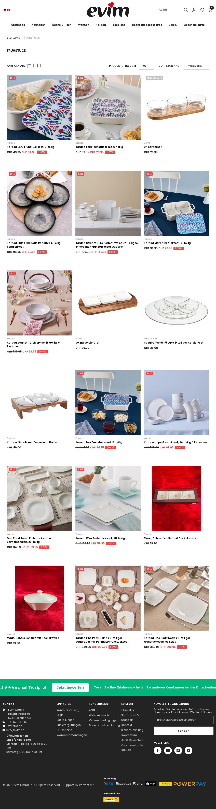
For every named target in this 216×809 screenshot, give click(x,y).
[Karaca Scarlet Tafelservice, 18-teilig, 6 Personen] (39, 302)
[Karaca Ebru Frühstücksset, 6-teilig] (108, 107)
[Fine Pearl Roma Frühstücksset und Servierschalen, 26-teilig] (39, 498)
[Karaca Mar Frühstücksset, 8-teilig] (108, 402)
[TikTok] (178, 750)
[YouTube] (188, 750)
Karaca (11, 142)
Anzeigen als (16, 66)
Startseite (13, 38)
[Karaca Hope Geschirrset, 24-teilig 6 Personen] (176, 402)
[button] (30, 66)
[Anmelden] (194, 10)
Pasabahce (150, 338)
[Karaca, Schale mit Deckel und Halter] (39, 402)
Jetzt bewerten (70, 687)
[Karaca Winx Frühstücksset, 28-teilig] (108, 498)
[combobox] (170, 10)
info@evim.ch (15, 730)
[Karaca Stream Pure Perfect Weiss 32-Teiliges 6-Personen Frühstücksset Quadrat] (108, 203)
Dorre (147, 142)
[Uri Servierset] (176, 107)
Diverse (11, 438)
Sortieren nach (170, 66)
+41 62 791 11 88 (18, 722)
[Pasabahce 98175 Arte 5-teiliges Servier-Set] (176, 302)
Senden (184, 731)
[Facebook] (157, 750)
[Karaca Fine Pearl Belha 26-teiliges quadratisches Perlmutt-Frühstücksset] (108, 598)
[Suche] (173, 10)
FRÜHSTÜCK (32, 38)
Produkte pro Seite (123, 66)
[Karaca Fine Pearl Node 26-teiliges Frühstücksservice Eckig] (176, 598)
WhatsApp (15, 726)
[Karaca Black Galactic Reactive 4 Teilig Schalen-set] (39, 203)
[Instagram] (168, 750)
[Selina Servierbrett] (108, 302)
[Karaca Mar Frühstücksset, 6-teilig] (176, 203)
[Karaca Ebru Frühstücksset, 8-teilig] (39, 107)
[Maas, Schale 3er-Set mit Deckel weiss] (176, 498)
